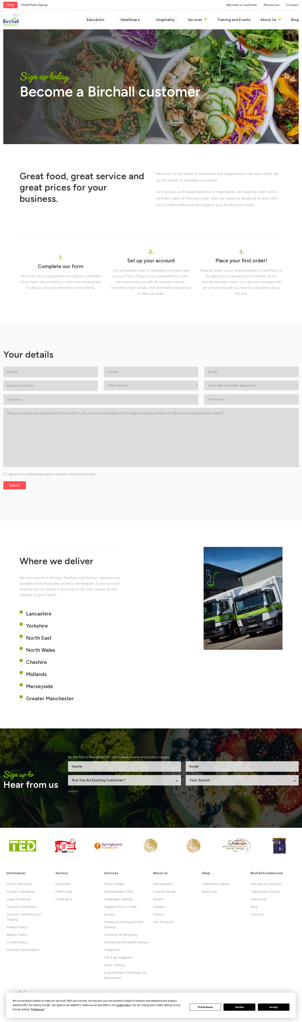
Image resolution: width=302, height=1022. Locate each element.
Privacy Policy (85, 474)
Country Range (164, 891)
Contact (292, 5)
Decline (239, 1007)
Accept (273, 1007)
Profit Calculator (19, 884)
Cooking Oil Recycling (120, 935)
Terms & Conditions (22, 907)
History (158, 914)
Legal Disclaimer (19, 899)
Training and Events (234, 20)
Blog (295, 20)
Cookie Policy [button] (123, 1005)
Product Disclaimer (21, 891)
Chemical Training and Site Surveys (124, 924)
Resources (271, 5)
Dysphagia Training (118, 899)
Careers (159, 907)
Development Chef (118, 891)
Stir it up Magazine (118, 957)
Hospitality (165, 20)
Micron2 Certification (23, 950)
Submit (14, 485)
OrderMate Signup (34, 5)
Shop (10, 5)
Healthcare (130, 20)
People (158, 899)
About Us (268, 20)
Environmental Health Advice (126, 942)
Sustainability (163, 884)
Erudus (109, 914)
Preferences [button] (37, 1009)
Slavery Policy (17, 935)
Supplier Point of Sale (120, 907)
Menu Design (114, 884)
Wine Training (114, 965)
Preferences (205, 1007)
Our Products (163, 922)
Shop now (209, 891)
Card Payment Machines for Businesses (125, 975)
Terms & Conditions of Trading (24, 916)
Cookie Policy (17, 942)
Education (95, 20)
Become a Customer (241, 5)
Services (195, 20)
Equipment (112, 950)
